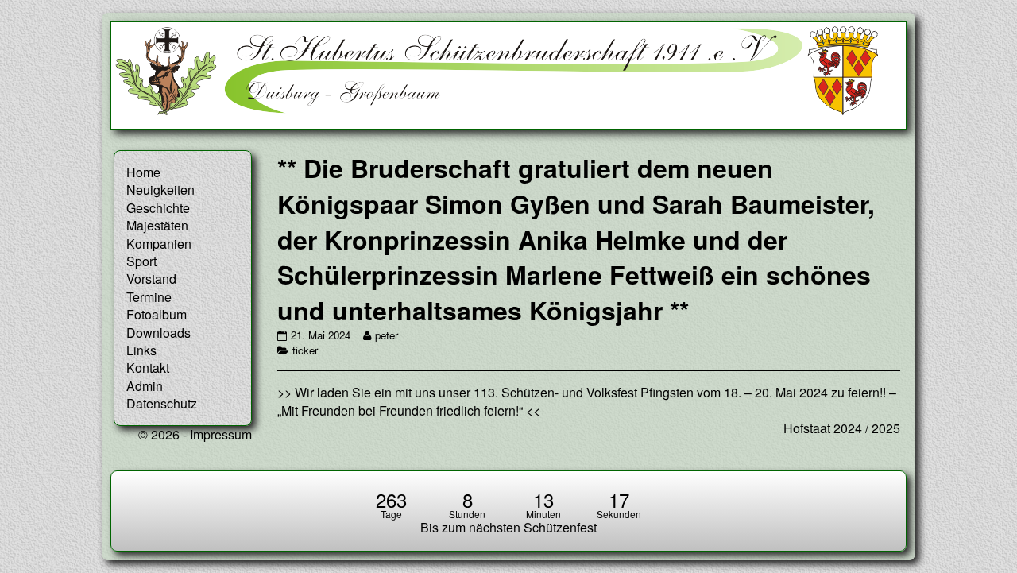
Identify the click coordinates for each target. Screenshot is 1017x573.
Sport (141, 261)
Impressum (221, 434)
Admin (144, 386)
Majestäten (157, 225)
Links (141, 350)
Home (143, 172)
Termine (149, 297)
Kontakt (147, 367)
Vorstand (151, 278)
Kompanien (158, 243)
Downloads (158, 332)
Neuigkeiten (160, 189)
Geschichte (158, 208)
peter (386, 335)
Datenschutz (161, 403)
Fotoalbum (156, 314)
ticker (305, 350)
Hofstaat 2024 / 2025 (841, 428)
